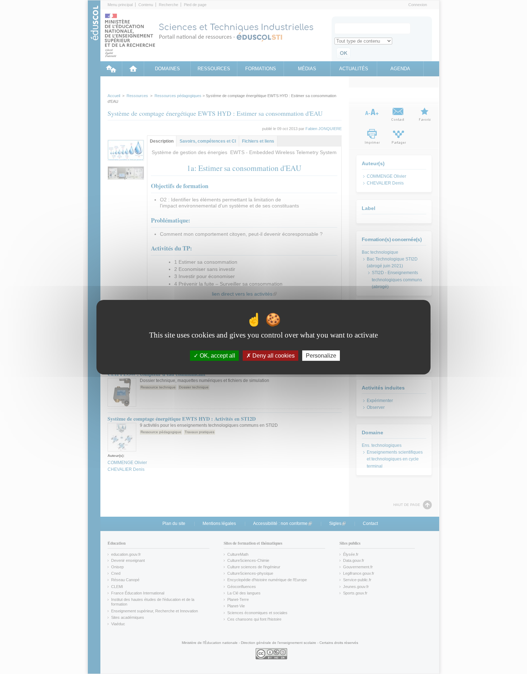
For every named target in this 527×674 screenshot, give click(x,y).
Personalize (321, 355)
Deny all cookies (273, 355)
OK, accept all (216, 355)
